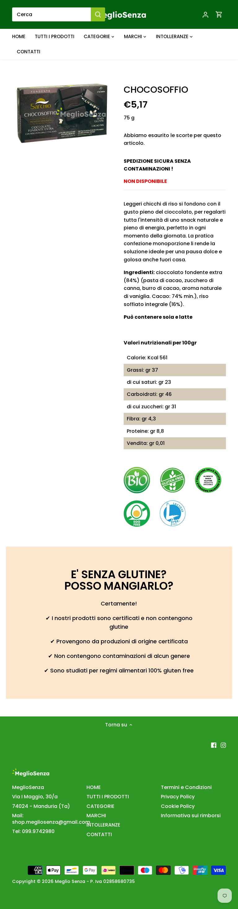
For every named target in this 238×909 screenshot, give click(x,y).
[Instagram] (223, 745)
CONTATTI (99, 834)
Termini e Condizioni (186, 787)
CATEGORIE (100, 806)
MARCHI (96, 815)
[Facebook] (213, 745)
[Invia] (98, 14)
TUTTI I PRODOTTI (107, 796)
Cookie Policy (178, 806)
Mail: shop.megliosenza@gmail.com (51, 819)
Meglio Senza (70, 881)
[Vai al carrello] (219, 14)
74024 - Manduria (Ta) (41, 806)
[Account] (205, 14)
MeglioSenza (28, 787)
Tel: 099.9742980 (33, 831)
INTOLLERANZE (103, 824)
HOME (93, 787)
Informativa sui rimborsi (191, 815)
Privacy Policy (178, 796)
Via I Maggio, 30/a (35, 796)
